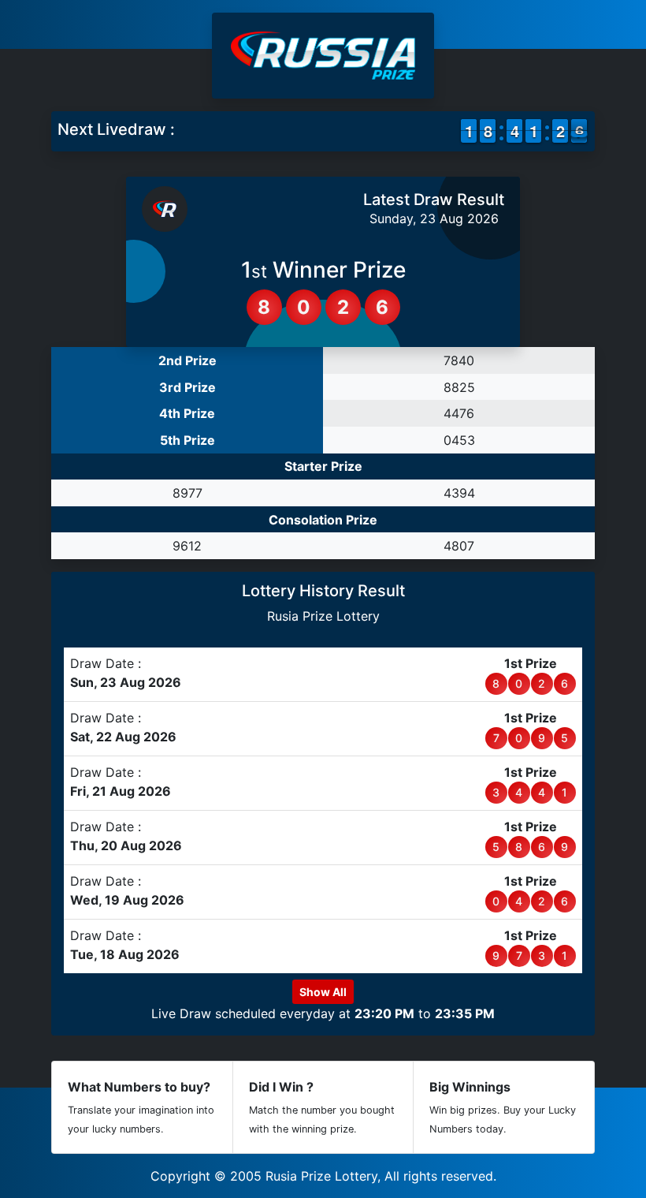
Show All (323, 991)
